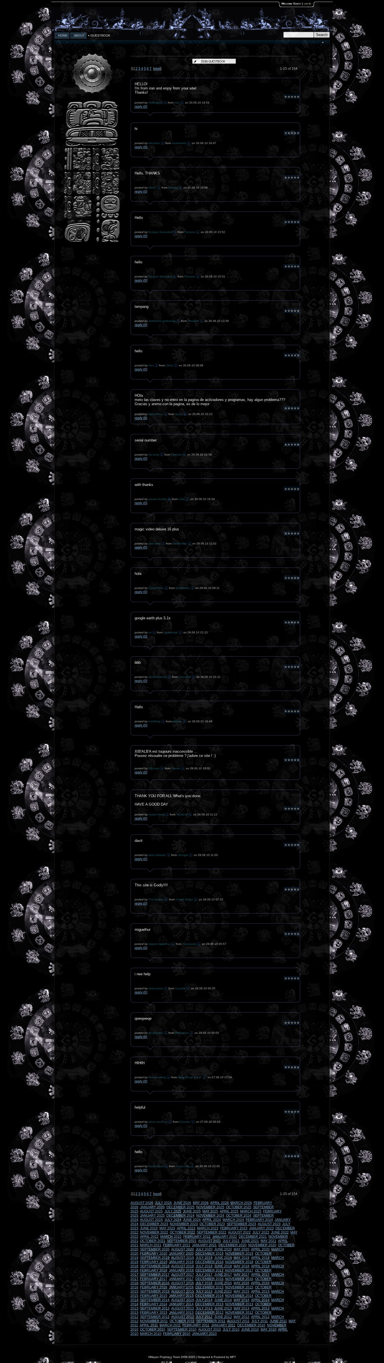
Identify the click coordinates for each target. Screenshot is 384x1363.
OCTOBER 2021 (152, 1241)
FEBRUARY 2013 (153, 1313)
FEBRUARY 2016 (153, 1287)
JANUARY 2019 (181, 1262)
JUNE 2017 (223, 1275)
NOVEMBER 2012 (239, 1313)
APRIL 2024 (211, 1220)
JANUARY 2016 (181, 1287)
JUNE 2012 (223, 1317)
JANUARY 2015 (181, 1296)
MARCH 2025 (250, 1211)
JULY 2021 (231, 1241)
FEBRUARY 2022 (197, 1237)
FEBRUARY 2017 (153, 1279)
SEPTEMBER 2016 (155, 1283)
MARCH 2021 (150, 1245)
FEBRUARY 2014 (153, 1304)
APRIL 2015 (260, 1291)
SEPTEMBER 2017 (155, 1275)
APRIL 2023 (186, 1228)
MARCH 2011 (170, 1325)
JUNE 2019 (223, 1258)
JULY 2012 (204, 1317)
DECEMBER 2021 (253, 1237)
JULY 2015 (204, 1291)
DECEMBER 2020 (232, 1245)
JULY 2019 (204, 1258)
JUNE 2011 (278, 1321)
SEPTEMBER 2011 (210, 1321)
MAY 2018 (241, 1266)
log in (307, 3)
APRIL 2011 (149, 1325)
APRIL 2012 (260, 1317)
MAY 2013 (241, 1308)
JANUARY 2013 (181, 1313)
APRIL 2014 (260, 1300)
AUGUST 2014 (182, 1300)
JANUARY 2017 (181, 1279)
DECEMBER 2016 (209, 1279)
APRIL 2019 (260, 1258)
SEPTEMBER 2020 (155, 1249)
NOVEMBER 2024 (210, 1216)
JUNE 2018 (223, 1266)
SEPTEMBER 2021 (181, 1241)
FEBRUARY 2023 (233, 1228)
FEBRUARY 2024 (259, 1220)
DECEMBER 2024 (180, 1216)
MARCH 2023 (207, 1228)
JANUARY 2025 (152, 1216)
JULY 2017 (204, 1275)
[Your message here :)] (92, 241)
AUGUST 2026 (141, 1203)
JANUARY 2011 (223, 1325)
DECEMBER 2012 (209, 1313)
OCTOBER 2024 (238, 1216)
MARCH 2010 (150, 1334)
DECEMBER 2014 (209, 1296)
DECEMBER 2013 (209, 1304)
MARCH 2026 (241, 1203)
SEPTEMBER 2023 (241, 1224)
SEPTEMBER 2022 (211, 1232)
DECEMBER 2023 (154, 1224)
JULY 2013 (204, 1308)
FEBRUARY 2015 (153, 1296)
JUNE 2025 (192, 1211)
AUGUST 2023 (269, 1224)
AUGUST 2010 (209, 1329)
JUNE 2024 (192, 1220)
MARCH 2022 (171, 1237)
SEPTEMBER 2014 (155, 1300)
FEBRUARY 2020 (153, 1254)
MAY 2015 (241, 1291)
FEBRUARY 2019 (153, 1262)
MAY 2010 (268, 1329)
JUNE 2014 (223, 1300)
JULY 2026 (163, 1203)
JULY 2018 (204, 1266)
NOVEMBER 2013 (239, 1304)
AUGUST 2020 (182, 1249)
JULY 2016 (204, 1283)
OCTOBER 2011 (182, 1321)
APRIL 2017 (260, 1275)
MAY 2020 (241, 1249)
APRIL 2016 (260, 1283)
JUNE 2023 (149, 1228)
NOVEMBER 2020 (262, 1245)
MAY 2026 (201, 1203)
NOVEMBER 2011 (154, 1321)
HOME (62, 35)
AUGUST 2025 (151, 1211)
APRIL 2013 (260, 1308)
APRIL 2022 (149, 1237)
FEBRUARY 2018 (153, 1270)
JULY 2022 (260, 1232)
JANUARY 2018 (181, 1270)
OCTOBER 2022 (182, 1232)
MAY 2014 (241, 1300)
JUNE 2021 (250, 1241)
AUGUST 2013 (182, 1308)
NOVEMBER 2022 (154, 1232)
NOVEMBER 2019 (239, 1254)
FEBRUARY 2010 (176, 1334)
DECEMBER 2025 (180, 1207)
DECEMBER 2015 (209, 1287)
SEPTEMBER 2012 (155, 1317)
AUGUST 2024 (151, 1220)
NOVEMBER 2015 (239, 1287)
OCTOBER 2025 (238, 1207)
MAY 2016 (241, 1283)
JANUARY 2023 (261, 1228)
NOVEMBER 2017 (239, 1270)
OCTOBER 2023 (212, 1224)
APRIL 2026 (219, 1203)
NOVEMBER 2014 (239, 1296)
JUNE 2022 (280, 1232)
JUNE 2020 (223, 1249)
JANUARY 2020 (181, 1254)
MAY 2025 (210, 1211)
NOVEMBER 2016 (239, 1279)
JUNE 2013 (223, 1308)
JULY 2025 (172, 1211)
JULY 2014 (204, 1300)
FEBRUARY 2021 (176, 1245)
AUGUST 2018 (182, 1266)
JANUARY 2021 (204, 1245)
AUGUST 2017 (182, 1275)
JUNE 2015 (223, 1291)
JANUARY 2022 (224, 1237)
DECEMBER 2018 (209, 1262)
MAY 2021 (268, 1241)
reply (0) (141, 107)
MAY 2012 (241, 1317)
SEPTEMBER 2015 (155, 1291)
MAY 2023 (167, 1228)
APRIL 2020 (260, 1249)
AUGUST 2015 (182, 1291)
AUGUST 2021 (209, 1241)
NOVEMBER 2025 (210, 1207)
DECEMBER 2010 (251, 1325)
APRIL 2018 (260, 1266)
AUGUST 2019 (182, 1258)
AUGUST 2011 (238, 1321)
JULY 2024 (172, 1220)
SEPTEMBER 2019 (155, 1258)
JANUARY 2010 (204, 1334)
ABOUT (79, 35)
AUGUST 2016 (182, 1283)
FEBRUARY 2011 (195, 1325)
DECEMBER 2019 (209, 1254)
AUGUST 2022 (239, 1232)
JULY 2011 (259, 1321)
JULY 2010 (231, 1329)
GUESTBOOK (100, 35)
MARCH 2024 (233, 1220)
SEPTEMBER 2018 (155, 1266)
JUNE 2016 (223, 1283)
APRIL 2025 (229, 1211)
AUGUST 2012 (182, 1317)
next (157, 69)
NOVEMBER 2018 (239, 1262)
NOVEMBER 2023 (184, 1224)
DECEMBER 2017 (209, 1270)
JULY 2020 (204, 1249)
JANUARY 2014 (181, 1304)
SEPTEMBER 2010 (181, 1329)
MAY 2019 (241, 1258)
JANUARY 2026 (152, 1207)
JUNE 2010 (250, 1329)
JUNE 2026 (182, 1203)
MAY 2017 (241, 1275)
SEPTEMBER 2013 (155, 1308)
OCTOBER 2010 (152, 1329)
